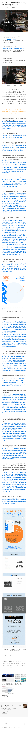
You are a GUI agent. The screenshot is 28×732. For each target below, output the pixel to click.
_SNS (13, 661)
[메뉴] (25, 3)
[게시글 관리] (7, 656)
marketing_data (7, 661)
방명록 (7, 7)
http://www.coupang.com (8, 46)
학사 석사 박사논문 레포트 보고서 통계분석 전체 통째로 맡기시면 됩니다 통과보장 (13, 41)
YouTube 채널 (4, 723)
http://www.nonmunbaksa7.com (10, 37)
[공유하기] (5, 656)
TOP (25, 724)
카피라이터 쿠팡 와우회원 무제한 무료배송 (13, 48)
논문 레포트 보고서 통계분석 (10, 39)
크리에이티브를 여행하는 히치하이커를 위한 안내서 (13, 3)
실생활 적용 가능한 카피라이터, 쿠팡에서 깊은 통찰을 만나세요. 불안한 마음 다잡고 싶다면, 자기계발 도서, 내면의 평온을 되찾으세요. (14, 51)
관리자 (13, 7)
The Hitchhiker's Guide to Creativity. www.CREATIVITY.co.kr (9, 709)
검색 (23, 3)
